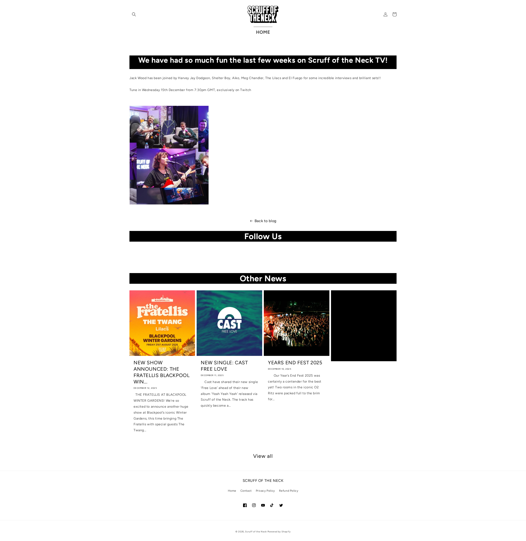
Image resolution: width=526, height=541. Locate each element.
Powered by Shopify (279, 531)
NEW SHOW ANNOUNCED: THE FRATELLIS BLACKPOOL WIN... (161, 372)
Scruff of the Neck (256, 531)
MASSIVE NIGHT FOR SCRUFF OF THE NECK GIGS (362, 305)
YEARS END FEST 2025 (295, 363)
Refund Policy (288, 491)
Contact (246, 491)
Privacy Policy (265, 491)
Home (232, 491)
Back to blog (266, 221)
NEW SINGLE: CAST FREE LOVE (224, 366)
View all (263, 456)
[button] (133, 14)
